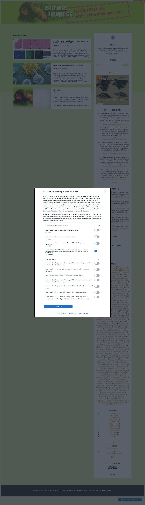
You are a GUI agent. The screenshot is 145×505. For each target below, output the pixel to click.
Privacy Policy (83, 313)
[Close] (107, 192)
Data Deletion (61, 313)
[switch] (97, 230)
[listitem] (72, 226)
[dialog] (72, 252)
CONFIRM (58, 306)
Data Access (72, 313)
